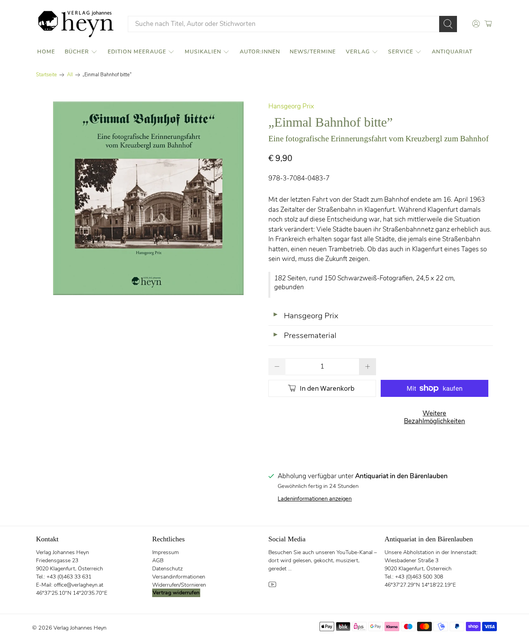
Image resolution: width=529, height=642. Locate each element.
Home (46, 51)
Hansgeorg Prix (291, 106)
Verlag (358, 51)
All (70, 74)
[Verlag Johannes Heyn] (76, 24)
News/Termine (313, 51)
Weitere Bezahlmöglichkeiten (434, 417)
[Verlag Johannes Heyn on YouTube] (272, 586)
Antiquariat (452, 51)
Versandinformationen (178, 576)
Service (400, 51)
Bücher (77, 51)
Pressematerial (304, 335)
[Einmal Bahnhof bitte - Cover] (148, 198)
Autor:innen (260, 51)
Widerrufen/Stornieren (179, 585)
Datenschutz (167, 568)
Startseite (46, 74)
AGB (157, 560)
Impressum (165, 552)
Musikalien (203, 51)
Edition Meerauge (137, 51)
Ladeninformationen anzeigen (315, 499)
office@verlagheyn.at (78, 585)
